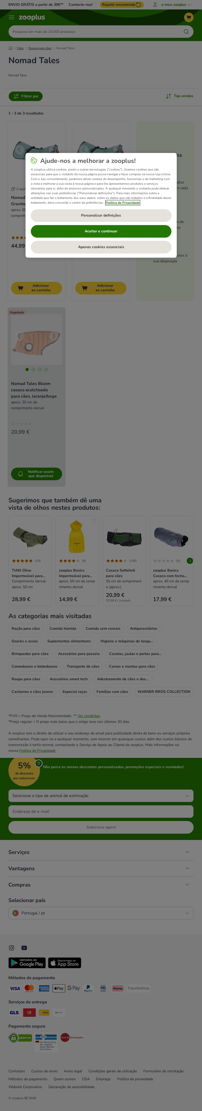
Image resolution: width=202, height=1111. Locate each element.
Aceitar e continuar (101, 231)
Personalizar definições (101, 215)
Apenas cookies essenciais (101, 247)
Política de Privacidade (123, 203)
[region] (101, 205)
